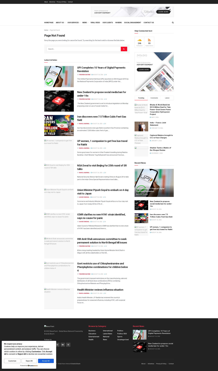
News (105, 339)
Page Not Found (55, 30)
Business (92, 331)
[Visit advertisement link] (132, 12)
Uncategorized (123, 339)
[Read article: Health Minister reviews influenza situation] (59, 298)
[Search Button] (173, 22)
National (106, 337)
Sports (119, 337)
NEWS (84, 22)
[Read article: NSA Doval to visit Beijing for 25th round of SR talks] (59, 174)
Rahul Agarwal (84, 123)
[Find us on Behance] (63, 345)
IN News (118, 22)
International (108, 331)
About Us (60, 22)
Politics (120, 331)
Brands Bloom (75, 364)
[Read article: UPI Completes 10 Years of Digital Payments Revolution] (59, 76)
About (46, 2)
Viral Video (95, 22)
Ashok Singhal (84, 197)
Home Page (48, 22)
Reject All (29, 361)
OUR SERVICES (73, 22)
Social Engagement (132, 22)
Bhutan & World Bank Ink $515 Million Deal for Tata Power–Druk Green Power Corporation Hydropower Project (160, 109)
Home (46, 30)
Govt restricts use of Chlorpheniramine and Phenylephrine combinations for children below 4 (102, 267)
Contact (70, 2)
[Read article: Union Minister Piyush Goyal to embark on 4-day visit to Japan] (59, 198)
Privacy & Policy (61, 2)
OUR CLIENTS (108, 22)
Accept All (46, 361)
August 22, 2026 (98, 246)
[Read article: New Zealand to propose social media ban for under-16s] (59, 101)
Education (92, 334)
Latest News (107, 334)
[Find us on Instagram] (57, 345)
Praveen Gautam (84, 74)
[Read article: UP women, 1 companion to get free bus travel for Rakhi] (59, 149)
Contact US (149, 22)
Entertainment (94, 337)
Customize (12, 361)
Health (91, 339)
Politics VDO (122, 334)
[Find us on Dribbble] (68, 345)
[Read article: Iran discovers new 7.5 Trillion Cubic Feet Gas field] (59, 125)
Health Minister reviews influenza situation (100, 289)
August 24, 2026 (98, 74)
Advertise (52, 2)
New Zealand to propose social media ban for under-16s (161, 203)
